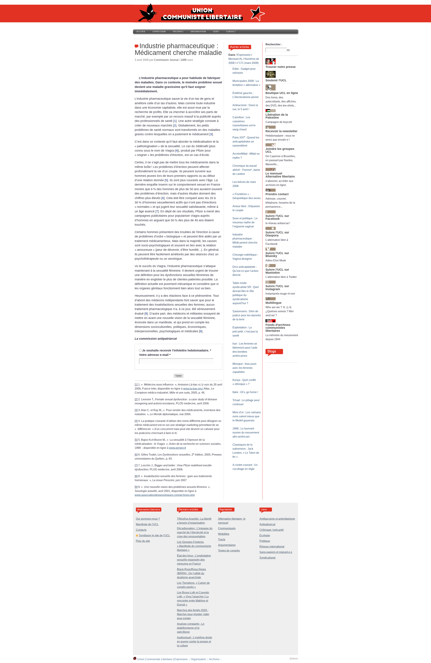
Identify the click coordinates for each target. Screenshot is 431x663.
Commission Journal (166, 59)
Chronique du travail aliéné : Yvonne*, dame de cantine (246, 169)
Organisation (198, 31)
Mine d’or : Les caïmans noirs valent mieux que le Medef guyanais (247, 416)
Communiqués (227, 528)
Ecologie (264, 535)
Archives (178, 31)
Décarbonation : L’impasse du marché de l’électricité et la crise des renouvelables (194, 532)
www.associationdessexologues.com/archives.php (165, 495)
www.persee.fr (177, 447)
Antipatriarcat (267, 524)
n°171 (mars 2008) (248, 62)
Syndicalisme (267, 557)
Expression (159, 31)
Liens (216, 31)
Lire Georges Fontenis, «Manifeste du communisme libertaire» (194, 546)
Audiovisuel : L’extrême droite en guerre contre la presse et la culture (194, 641)
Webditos (223, 533)
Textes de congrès (229, 550)
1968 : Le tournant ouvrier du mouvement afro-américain (246, 432)
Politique (264, 541)
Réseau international (271, 546)
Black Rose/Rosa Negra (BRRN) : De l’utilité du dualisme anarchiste (191, 573)
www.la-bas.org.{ (193, 388)
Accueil (140, 31)
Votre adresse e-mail (155, 355)
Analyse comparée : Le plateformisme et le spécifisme (190, 627)
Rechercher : (274, 44)
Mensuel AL (235, 58)
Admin (294, 658)
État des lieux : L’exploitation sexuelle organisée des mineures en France (194, 559)
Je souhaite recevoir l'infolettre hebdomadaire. (176, 350)
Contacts (141, 529)
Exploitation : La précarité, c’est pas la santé (245, 331)
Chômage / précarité (271, 529)
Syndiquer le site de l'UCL (154, 535)
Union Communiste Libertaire (154, 659)
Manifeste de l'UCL (147, 524)
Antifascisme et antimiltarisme (277, 518)
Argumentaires (227, 545)
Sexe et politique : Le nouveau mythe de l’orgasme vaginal (245, 222)
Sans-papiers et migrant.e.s (275, 552)
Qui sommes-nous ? (148, 518)
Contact (231, 31)
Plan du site (143, 541)
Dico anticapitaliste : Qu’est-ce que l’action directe (245, 270)
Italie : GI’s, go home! (245, 392)
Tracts (221, 539)
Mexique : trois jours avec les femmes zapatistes (244, 367)
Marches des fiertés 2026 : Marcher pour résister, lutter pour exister (193, 614)
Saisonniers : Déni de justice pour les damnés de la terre (247, 315)
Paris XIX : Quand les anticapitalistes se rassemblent (246, 141)
